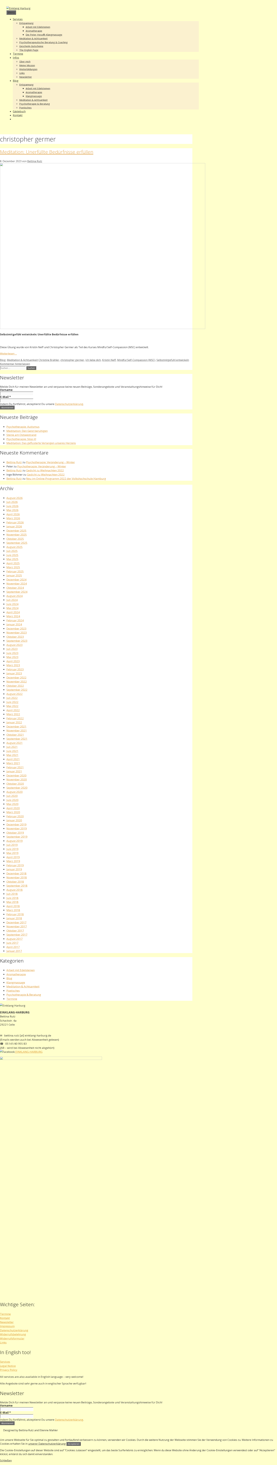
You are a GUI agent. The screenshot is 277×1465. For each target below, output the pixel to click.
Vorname (6, 390)
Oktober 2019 (15, 832)
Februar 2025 (15, 571)
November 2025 (16, 534)
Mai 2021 (12, 755)
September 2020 (16, 787)
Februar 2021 (15, 767)
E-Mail (5, 397)
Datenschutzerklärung (69, 404)
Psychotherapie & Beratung (34, 103)
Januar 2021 (14, 771)
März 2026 (13, 518)
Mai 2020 (12, 804)
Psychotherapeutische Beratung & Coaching (43, 42)
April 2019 (13, 857)
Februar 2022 (15, 718)
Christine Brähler (48, 360)
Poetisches (25, 107)
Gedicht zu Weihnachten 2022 (45, 470)
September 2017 (16, 934)
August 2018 (14, 890)
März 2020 (13, 812)
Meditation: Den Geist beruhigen (27, 431)
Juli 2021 (12, 747)
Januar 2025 (14, 575)
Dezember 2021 (16, 726)
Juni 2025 (12, 555)
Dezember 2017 (16, 922)
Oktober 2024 (15, 588)
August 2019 (14, 841)
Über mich (24, 61)
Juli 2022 (12, 698)
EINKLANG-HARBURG (28, 1052)
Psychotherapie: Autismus (22, 427)
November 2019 (16, 828)
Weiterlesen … (8, 353)
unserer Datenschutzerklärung (47, 1443)
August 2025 (14, 547)
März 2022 (13, 714)
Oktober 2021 (15, 735)
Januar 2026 (14, 526)
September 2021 (16, 739)
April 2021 (13, 759)
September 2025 (16, 543)
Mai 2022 (12, 706)
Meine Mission (27, 65)
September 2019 (16, 836)
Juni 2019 (12, 849)
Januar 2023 (14, 673)
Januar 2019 (14, 869)
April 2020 (13, 808)
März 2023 (13, 665)
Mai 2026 (12, 510)
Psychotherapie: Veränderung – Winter (50, 462)
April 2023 (13, 661)
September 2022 (16, 690)
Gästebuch (19, 111)
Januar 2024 (14, 624)
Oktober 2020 (15, 783)
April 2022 (13, 710)
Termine (18, 54)
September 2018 (16, 885)
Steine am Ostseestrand (21, 435)
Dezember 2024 (16, 579)
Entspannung (26, 23)
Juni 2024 (12, 604)
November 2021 (16, 730)
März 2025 (13, 567)
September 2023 (16, 641)
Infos (16, 57)
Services (18, 19)
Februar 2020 (15, 816)
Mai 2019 (12, 853)
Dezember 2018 (16, 873)
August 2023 (14, 645)
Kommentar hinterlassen (15, 364)
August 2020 (14, 792)
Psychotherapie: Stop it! (21, 439)
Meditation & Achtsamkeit (33, 38)
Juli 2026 (12, 502)
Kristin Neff (109, 360)
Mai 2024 (12, 608)
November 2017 (16, 926)
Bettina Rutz (14, 462)
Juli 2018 (12, 894)
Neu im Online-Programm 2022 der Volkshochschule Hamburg (66, 478)
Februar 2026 (15, 522)
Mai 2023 (12, 657)
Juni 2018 (12, 898)
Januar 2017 (14, 951)
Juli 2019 (12, 845)
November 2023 (16, 632)
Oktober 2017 (15, 930)
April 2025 (13, 563)
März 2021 (13, 763)
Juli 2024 (12, 600)
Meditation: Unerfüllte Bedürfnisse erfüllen (46, 152)
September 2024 (16, 592)
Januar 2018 (14, 918)
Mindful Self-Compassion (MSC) (136, 360)
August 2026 (14, 498)
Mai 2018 (12, 902)
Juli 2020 (12, 796)
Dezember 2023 (16, 628)
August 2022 (14, 694)
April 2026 (13, 514)
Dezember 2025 (16, 530)
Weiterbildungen (28, 69)
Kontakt (17, 115)
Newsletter (25, 76)
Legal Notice (8, 1366)
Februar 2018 (15, 914)
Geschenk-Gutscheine (31, 46)
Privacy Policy (8, 1370)
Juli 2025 (12, 551)
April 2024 (13, 612)
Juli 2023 (12, 649)
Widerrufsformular (12, 1338)
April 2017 (13, 947)
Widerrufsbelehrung (13, 1334)
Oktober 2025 (15, 539)
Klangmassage (34, 96)
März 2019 (13, 861)
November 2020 (16, 779)
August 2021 (14, 743)
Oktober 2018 (15, 881)
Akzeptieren (74, 1443)
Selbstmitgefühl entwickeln (172, 360)
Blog (15, 80)
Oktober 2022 (15, 686)
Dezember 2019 (16, 824)
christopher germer (72, 360)
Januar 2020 (14, 820)
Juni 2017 (12, 943)
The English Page (28, 50)
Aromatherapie (34, 30)
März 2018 (13, 910)
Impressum (7, 1326)
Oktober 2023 (15, 637)
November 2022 (16, 681)
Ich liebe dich (93, 360)
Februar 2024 (15, 620)
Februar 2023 (15, 669)
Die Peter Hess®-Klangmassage (44, 34)
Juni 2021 (12, 751)
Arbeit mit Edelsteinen (38, 26)
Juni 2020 (12, 800)
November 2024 (16, 583)
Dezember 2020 (16, 775)
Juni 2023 (12, 653)
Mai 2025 (12, 559)
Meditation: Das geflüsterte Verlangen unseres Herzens (41, 443)
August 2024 (14, 596)
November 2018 (16, 877)
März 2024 (13, 616)
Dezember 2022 (16, 677)
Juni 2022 (12, 702)
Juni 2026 (12, 506)
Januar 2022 (14, 722)
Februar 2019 (15, 865)
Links (22, 73)
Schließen (6, 1460)
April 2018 (13, 906)
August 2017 (14, 939)
